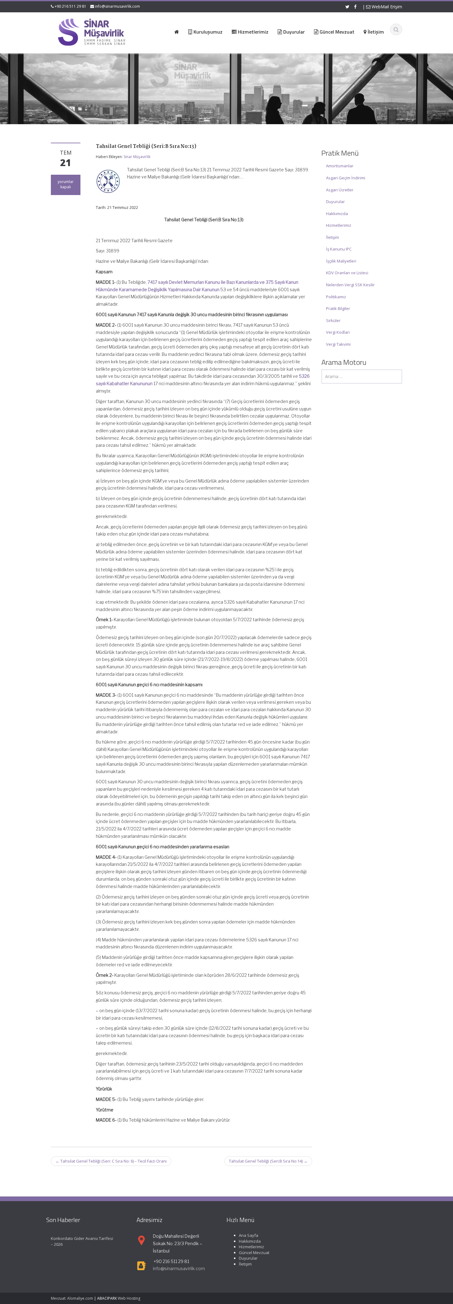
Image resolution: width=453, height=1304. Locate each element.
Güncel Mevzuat (254, 1252)
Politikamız (336, 297)
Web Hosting (129, 1298)
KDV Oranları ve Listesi (347, 272)
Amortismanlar (339, 166)
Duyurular (335, 201)
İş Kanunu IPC (339, 249)
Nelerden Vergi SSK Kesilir (350, 284)
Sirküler (333, 320)
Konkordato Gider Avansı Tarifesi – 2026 (82, 1241)
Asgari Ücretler (339, 190)
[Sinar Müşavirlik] (91, 32)
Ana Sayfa (248, 1235)
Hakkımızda (337, 213)
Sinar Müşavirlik (137, 156)
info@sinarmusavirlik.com (117, 6)
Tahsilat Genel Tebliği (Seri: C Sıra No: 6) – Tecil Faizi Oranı (111, 1161)
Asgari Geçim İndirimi (345, 178)
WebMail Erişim (386, 7)
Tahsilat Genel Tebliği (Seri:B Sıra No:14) (268, 1161)
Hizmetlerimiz (338, 225)
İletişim (332, 237)
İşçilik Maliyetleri (341, 261)
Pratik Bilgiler (338, 308)
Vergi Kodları (338, 332)
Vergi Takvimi (338, 344)
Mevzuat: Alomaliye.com (72, 1298)
